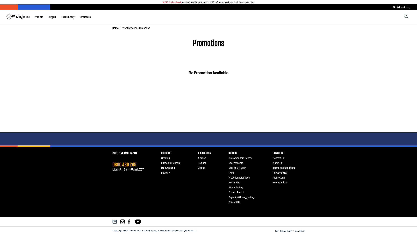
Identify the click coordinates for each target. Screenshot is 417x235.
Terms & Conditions (283, 231)
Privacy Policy (299, 231)
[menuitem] (39, 17)
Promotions (85, 17)
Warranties (234, 182)
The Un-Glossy (68, 17)
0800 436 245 (124, 164)
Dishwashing (168, 167)
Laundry (165, 172)
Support (52, 17)
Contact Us (234, 202)
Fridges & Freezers (170, 162)
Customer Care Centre (240, 157)
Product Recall (175, 2)
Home (115, 27)
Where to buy (403, 7)
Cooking (165, 157)
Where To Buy (236, 187)
